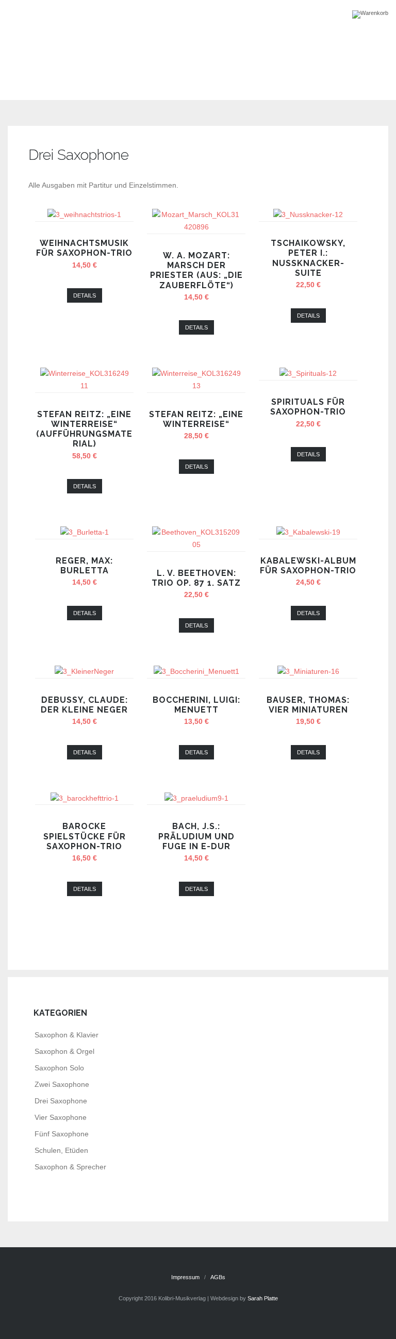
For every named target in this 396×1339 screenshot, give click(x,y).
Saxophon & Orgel (64, 1051)
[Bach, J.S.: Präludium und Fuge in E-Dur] (196, 798)
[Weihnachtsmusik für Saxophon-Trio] (84, 214)
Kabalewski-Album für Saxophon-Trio (308, 565)
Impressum (185, 1277)
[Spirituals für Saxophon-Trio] (308, 373)
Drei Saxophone (61, 1101)
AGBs (217, 1277)
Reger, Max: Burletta (84, 565)
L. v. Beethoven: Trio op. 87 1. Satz (196, 578)
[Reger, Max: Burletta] (84, 532)
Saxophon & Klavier (66, 1035)
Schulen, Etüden (61, 1150)
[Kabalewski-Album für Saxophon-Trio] (308, 532)
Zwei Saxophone (62, 1084)
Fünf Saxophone (62, 1134)
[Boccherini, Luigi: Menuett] (196, 671)
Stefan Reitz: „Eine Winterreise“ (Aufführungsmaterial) (84, 429)
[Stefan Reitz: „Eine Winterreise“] (196, 386)
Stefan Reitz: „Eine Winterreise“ (196, 419)
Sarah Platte (263, 1298)
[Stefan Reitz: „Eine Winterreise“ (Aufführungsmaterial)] (84, 386)
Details (84, 295)
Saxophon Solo (59, 1068)
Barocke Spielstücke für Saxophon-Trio (84, 836)
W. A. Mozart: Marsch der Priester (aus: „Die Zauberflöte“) (196, 270)
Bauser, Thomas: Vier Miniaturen (308, 705)
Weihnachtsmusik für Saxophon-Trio (84, 248)
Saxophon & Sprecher (70, 1167)
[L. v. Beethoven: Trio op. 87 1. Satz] (196, 544)
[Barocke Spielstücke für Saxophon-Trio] (85, 798)
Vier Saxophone (61, 1117)
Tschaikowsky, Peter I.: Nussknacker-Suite (308, 258)
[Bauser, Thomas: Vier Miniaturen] (308, 671)
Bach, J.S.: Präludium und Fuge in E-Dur (196, 836)
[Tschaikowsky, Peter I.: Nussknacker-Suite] (308, 214)
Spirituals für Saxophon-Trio (308, 407)
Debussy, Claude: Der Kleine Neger (84, 705)
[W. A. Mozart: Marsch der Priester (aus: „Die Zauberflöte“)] (196, 227)
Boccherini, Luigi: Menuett (196, 705)
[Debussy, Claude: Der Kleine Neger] (84, 671)
